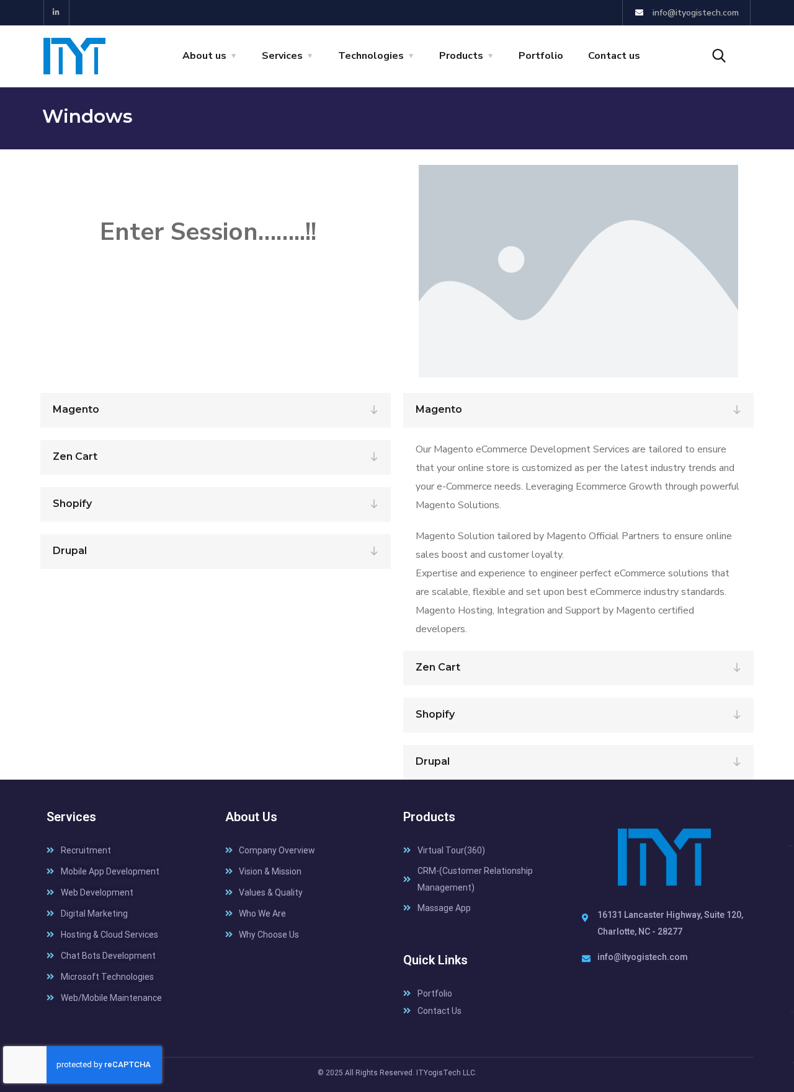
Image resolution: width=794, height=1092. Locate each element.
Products (461, 56)
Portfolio (541, 56)
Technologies (371, 56)
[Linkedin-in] (56, 12)
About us (204, 56)
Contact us (614, 56)
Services (282, 56)
